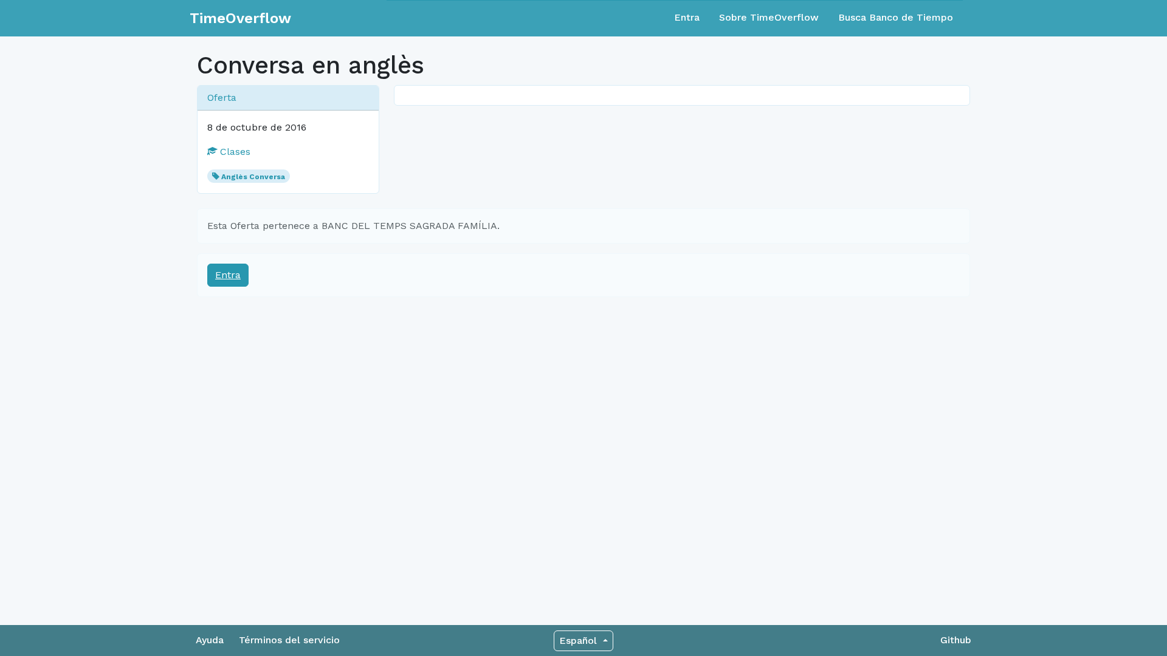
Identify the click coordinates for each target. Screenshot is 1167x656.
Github (955, 640)
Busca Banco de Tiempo (895, 17)
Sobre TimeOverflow (769, 17)
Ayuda (210, 640)
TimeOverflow (240, 18)
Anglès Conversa (253, 177)
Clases (233, 151)
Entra (687, 17)
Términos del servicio (289, 640)
